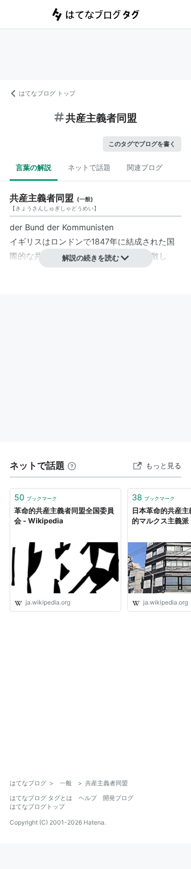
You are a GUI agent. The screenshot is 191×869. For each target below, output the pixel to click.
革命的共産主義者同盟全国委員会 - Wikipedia (64, 515)
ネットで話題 (89, 167)
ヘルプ (87, 798)
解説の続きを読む (90, 257)
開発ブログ (118, 798)
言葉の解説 (33, 167)
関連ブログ (144, 167)
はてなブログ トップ (47, 93)
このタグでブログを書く (142, 144)
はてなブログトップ (37, 806)
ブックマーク (35, 497)
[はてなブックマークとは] (72, 465)
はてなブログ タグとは (41, 798)
